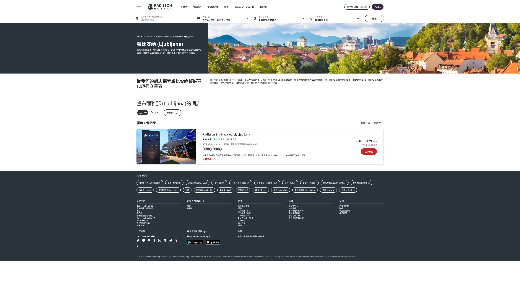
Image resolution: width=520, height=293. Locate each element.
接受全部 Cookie (378, 287)
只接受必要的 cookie (399, 287)
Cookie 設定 (420, 287)
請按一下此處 (256, 287)
